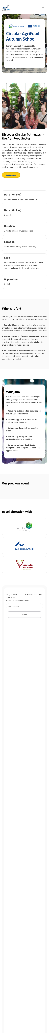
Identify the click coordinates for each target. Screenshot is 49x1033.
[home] (6, 7)
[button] (43, 7)
